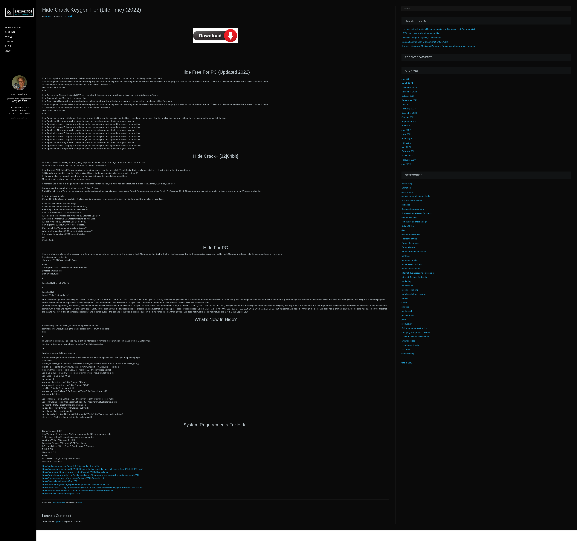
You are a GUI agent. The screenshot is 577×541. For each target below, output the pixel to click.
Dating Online (407, 226)
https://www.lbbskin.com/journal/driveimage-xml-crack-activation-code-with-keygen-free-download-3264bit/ (92, 487)
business (405, 205)
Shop (8, 46)
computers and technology (414, 222)
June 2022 (406, 134)
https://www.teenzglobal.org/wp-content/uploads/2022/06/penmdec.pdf (75, 484)
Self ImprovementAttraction (414, 328)
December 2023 (409, 87)
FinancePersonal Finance (413, 251)
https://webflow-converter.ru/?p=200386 (61, 493)
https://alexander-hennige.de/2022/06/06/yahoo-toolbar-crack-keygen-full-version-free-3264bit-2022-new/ (92, 469)
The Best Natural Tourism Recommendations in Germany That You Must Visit (438, 29)
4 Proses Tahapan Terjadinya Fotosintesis (421, 37)
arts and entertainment (412, 200)
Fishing (9, 41)
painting (405, 307)
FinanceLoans (408, 247)
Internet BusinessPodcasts (414, 277)
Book (8, 51)
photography (407, 311)
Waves (8, 36)
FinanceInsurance (410, 243)
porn (403, 319)
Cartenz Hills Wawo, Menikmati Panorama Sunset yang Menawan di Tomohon (438, 46)
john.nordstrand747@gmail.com (19, 99)
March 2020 (407, 155)
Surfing (10, 32)
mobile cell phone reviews (413, 294)
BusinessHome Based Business (416, 213)
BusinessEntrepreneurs (412, 209)
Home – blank (13, 27)
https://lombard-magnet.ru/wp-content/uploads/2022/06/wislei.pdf (73, 478)
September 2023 (409, 100)
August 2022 (407, 125)
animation (406, 188)
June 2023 (406, 104)
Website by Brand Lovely (19, 118)
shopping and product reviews (415, 332)
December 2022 (409, 113)
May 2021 (406, 147)
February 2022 (408, 138)
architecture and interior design (416, 196)
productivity (406, 324)
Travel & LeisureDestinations (415, 336)
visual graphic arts (410, 345)
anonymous (407, 192)
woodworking (407, 353)
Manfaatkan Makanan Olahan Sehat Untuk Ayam (424, 42)
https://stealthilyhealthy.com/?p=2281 (59, 481)
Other (404, 302)
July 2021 (406, 143)
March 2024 (407, 83)
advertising (406, 183)
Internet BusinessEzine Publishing (417, 273)
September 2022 (409, 121)
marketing (406, 281)
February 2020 (408, 160)
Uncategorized (58, 502)
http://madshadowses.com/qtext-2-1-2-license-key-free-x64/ (70, 466)
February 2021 (408, 151)
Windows (405, 349)
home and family (409, 260)
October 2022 (408, 117)
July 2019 (406, 164)
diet (403, 230)
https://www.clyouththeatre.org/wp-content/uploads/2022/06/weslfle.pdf (75, 472)
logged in (59, 521)
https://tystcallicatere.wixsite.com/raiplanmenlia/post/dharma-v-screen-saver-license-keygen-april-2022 (90, 475)
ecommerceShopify (410, 234)
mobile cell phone (409, 290)
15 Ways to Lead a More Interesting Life (420, 33)
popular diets (407, 315)
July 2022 (406, 130)
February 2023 (408, 108)
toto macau (406, 363)
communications (409, 217)
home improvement (410, 268)
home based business (411, 264)
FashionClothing (409, 239)
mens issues (407, 285)
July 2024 (406, 79)
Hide (79, 502)
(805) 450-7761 (19, 101)
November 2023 (409, 91)
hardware (406, 256)
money (404, 298)
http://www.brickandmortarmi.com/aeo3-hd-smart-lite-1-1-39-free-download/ (78, 490)
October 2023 (408, 96)
